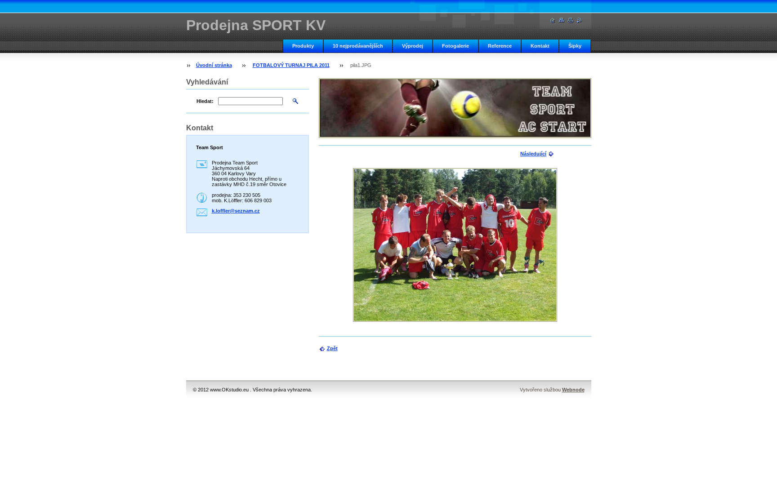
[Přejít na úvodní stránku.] (552, 20)
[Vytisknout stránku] (570, 20)
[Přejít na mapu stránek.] (561, 20)
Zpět (332, 348)
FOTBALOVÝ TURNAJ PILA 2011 (291, 65)
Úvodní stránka (214, 65)
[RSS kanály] (579, 20)
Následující (533, 153)
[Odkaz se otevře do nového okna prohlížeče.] (455, 245)
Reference (500, 46)
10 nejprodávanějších (358, 46)
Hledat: (205, 101)
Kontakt (540, 46)
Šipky (574, 46)
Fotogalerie (455, 46)
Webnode (573, 389)
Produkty (303, 46)
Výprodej (412, 46)
